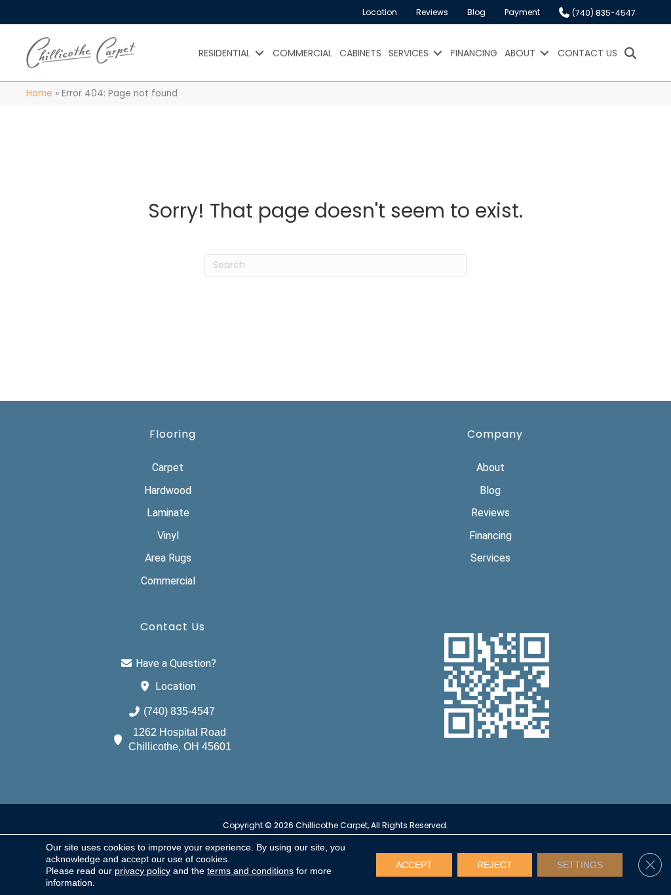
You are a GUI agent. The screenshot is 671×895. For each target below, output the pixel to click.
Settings (580, 865)
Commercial (302, 53)
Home (39, 93)
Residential (224, 53)
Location (379, 12)
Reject (494, 865)
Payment (522, 12)
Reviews (432, 12)
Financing (474, 53)
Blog (476, 12)
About (520, 53)
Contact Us (587, 53)
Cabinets (360, 53)
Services (409, 53)
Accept (414, 865)
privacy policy (142, 871)
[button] (259, 53)
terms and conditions (250, 871)
